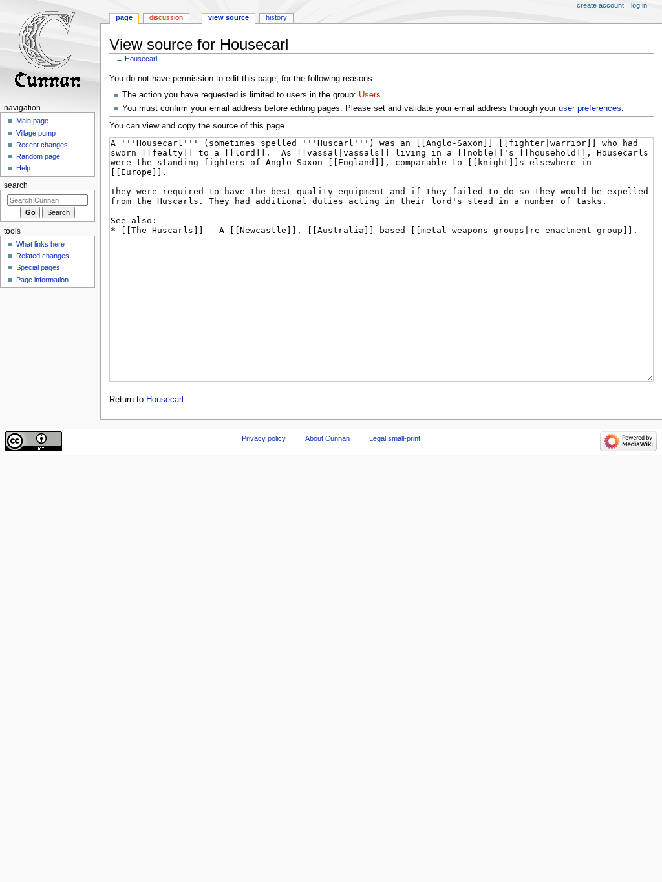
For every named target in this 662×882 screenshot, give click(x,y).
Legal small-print (394, 438)
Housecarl (141, 59)
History (276, 17)
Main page (32, 121)
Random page (38, 156)
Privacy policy (264, 438)
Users (370, 94)
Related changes (42, 256)
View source (228, 17)
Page (124, 17)
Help (23, 168)
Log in (639, 5)
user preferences (590, 108)
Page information (42, 279)
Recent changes (42, 145)
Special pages (38, 267)
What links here (40, 244)
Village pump (36, 133)
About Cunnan (327, 438)
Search (16, 185)
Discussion (166, 17)
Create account (600, 5)
